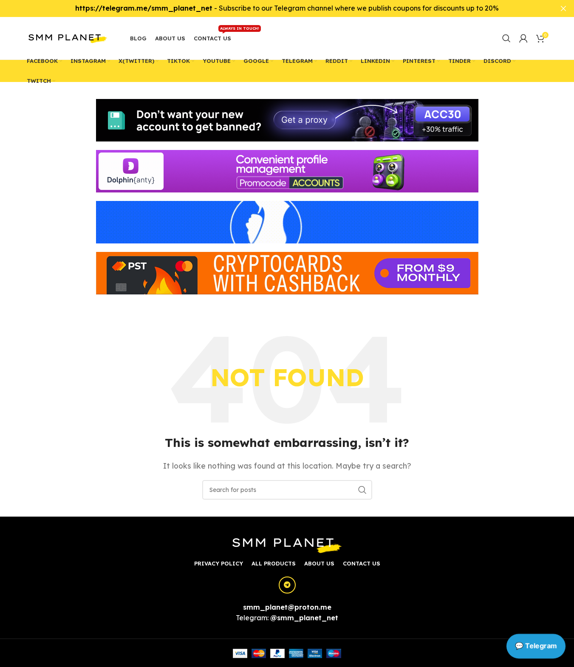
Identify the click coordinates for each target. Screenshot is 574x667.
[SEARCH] (362, 490)
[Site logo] (68, 37)
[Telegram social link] (287, 585)
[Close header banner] (563, 8)
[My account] (523, 38)
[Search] (506, 38)
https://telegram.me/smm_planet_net (143, 8)
